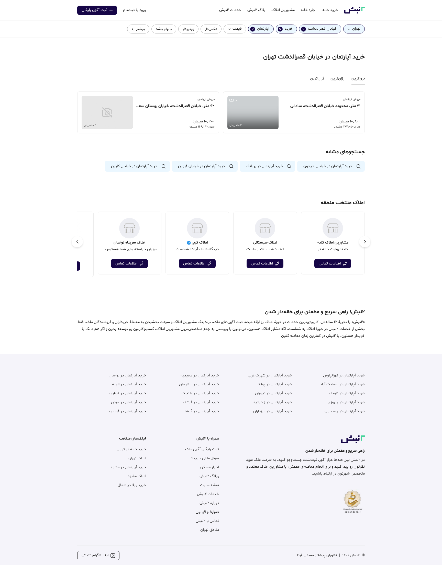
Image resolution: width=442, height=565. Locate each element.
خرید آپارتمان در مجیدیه (200, 375)
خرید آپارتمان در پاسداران (345, 411)
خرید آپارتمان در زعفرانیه (272, 402)
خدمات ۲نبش (208, 494)
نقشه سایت (209, 485)
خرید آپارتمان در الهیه (129, 384)
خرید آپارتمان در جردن (128, 402)
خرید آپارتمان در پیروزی (346, 402)
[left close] (303, 29)
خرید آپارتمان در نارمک (347, 393)
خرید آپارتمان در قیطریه (127, 393)
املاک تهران (137, 458)
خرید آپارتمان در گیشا (202, 411)
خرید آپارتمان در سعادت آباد (342, 384)
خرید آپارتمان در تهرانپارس (344, 375)
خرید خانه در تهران (131, 449)
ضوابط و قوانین (207, 512)
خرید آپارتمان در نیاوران (273, 393)
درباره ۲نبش (209, 503)
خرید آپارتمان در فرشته (201, 402)
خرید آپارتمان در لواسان (127, 375)
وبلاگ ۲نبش (209, 476)
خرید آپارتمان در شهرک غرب (270, 375)
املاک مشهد (136, 476)
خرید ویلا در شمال (132, 485)
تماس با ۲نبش (207, 521)
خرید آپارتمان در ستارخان (199, 384)
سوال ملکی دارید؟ (205, 458)
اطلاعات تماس (330, 263)
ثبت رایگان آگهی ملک (202, 449)
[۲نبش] (354, 12)
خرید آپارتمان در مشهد (128, 467)
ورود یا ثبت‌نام (134, 10)
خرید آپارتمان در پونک (274, 384)
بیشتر (140, 29)
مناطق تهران (209, 530)
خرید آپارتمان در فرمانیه (127, 411)
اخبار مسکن (209, 467)
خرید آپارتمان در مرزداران (272, 411)
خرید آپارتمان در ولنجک (200, 393)
